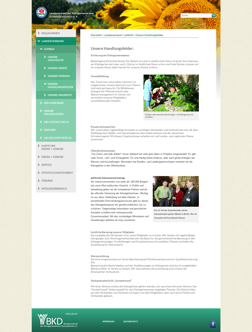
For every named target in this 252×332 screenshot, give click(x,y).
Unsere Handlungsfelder (60, 85)
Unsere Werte (57, 68)
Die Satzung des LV (56, 121)
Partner (50, 129)
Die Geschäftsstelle (58, 137)
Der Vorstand (53, 102)
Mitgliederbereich (54, 188)
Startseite (96, 35)
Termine (47, 180)
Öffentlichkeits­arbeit (57, 172)
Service (47, 164)
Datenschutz (130, 321)
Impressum (108, 321)
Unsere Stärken (59, 76)
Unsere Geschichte (56, 58)
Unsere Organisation (53, 112)
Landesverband (53, 41)
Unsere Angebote (60, 95)
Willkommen (51, 33)
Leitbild (49, 49)
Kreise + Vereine (52, 156)
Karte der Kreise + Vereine (52, 147)
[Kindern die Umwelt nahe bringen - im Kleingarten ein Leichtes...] (171, 109)
